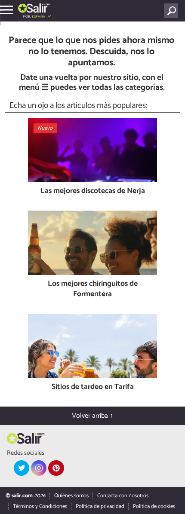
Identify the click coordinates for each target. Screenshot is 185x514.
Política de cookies (154, 506)
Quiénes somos (71, 496)
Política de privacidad (100, 506)
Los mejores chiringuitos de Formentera (93, 289)
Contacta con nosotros (122, 496)
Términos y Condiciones (40, 506)
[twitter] (21, 468)
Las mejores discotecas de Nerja (92, 191)
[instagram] (38, 468)
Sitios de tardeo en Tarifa (93, 387)
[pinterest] (56, 468)
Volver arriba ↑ (92, 416)
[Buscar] (172, 10)
